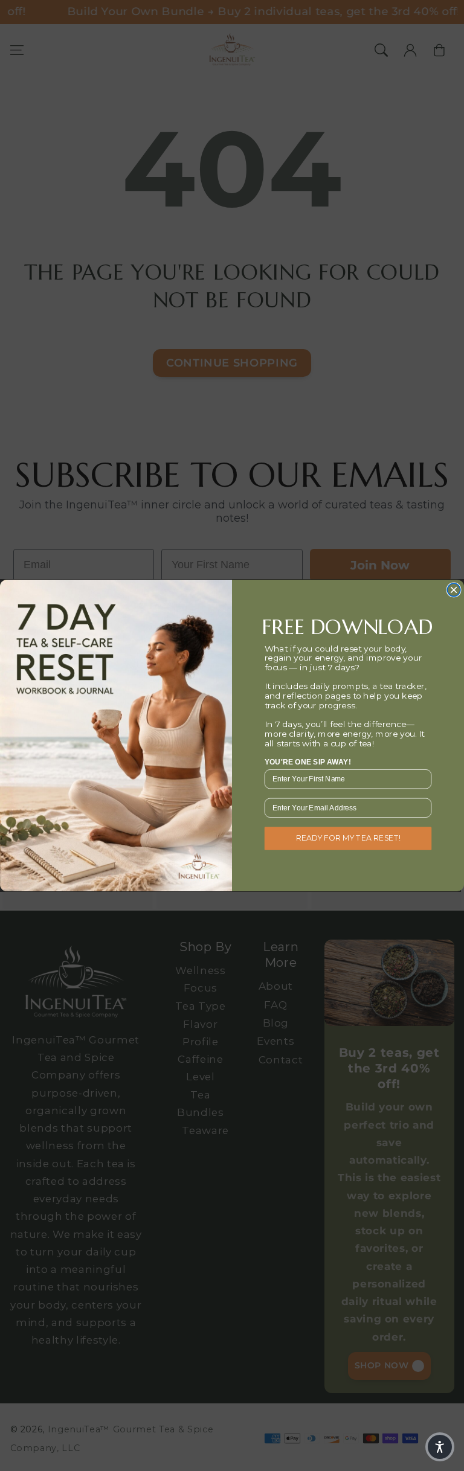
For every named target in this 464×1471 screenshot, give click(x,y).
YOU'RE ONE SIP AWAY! (308, 762)
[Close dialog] (453, 590)
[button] (439, 1446)
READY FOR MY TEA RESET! (348, 837)
